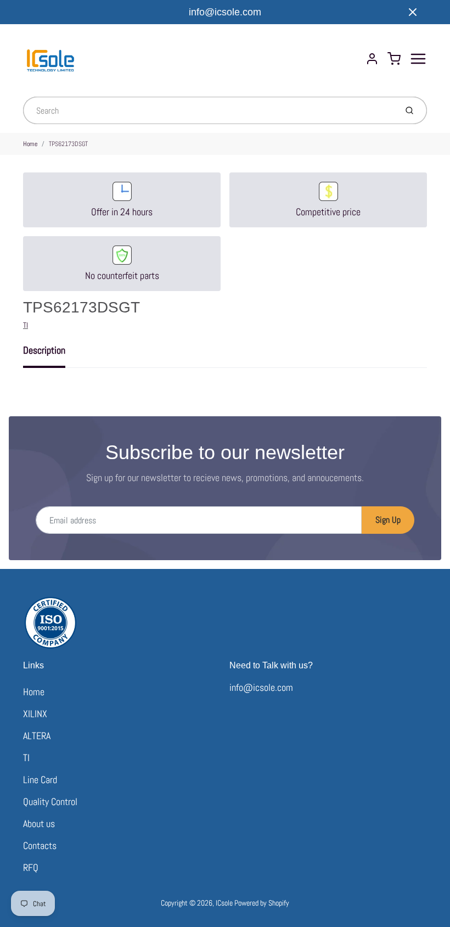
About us (39, 823)
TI (25, 325)
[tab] (50, 353)
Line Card (40, 779)
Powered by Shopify (261, 903)
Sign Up (388, 520)
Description (44, 350)
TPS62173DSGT (68, 143)
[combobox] (209, 110)
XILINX (35, 713)
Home (30, 143)
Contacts (40, 845)
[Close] (413, 12)
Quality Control (50, 801)
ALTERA (36, 735)
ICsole (224, 903)
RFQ (30, 867)
